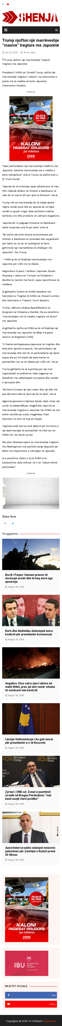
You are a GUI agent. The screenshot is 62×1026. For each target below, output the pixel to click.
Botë (26, 52)
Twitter (13, 523)
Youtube (8, 4)
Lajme (33, 52)
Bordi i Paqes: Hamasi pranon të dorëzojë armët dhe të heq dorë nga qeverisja (29, 578)
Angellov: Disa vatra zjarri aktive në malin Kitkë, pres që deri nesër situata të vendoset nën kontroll (30, 687)
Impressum (49, 1021)
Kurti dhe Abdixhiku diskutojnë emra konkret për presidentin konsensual (29, 632)
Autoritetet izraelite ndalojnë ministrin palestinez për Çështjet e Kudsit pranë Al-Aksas (30, 851)
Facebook (3, 4)
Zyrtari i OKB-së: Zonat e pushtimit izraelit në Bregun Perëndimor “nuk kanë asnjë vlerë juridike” (28, 795)
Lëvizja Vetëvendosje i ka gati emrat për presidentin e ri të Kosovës (29, 741)
